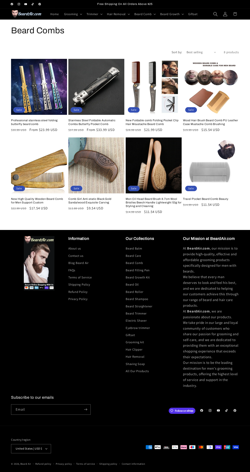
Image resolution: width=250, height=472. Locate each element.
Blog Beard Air (78, 263)
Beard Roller (134, 292)
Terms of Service (80, 277)
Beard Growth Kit (138, 277)
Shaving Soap (135, 364)
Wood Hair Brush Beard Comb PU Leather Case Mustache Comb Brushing (210, 122)
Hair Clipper (134, 349)
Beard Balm (134, 248)
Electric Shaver (136, 320)
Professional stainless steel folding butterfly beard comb (34, 122)
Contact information (133, 463)
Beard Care (133, 256)
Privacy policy (64, 463)
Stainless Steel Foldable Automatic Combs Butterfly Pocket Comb (91, 122)
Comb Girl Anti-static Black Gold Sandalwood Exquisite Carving (89, 200)
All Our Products (137, 371)
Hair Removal (135, 356)
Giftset (130, 335)
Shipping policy (108, 463)
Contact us (76, 256)
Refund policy (43, 463)
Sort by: (177, 52)
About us (74, 248)
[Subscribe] (85, 409)
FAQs (71, 270)
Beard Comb (134, 263)
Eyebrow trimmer (138, 328)
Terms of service (85, 463)
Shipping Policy (79, 284)
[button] (72, 14)
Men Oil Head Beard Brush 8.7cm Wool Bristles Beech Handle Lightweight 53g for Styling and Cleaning (153, 202)
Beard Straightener (139, 306)
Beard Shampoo (137, 299)
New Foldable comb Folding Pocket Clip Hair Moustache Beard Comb (152, 122)
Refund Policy (78, 292)
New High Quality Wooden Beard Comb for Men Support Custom (37, 200)
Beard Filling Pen (138, 270)
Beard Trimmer (136, 313)
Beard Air (25, 463)
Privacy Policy (78, 299)
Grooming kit (135, 342)
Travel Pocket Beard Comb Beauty (205, 198)
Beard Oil (132, 284)
